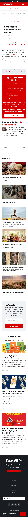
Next (24, 147)
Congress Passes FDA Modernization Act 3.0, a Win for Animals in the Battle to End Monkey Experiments (13, 269)
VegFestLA (15, 54)
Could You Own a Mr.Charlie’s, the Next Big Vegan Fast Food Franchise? (13, 431)
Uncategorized (5, 13)
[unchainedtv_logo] (14, 459)
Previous (5, 147)
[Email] (24, 44)
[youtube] (17, 1)
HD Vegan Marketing (14, 510)
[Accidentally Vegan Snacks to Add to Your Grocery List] (14, 340)
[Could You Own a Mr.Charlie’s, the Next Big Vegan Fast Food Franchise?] (14, 413)
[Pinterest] (21, 44)
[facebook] (9, 504)
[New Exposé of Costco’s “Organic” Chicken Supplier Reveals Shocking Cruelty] (14, 162)
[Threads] (18, 44)
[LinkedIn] (15, 44)
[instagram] (15, 1)
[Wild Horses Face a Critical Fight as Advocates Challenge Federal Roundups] (14, 276)
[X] (6, 44)
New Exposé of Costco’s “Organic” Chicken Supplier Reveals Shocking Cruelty (12, 179)
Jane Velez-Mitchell (7, 35)
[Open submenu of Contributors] (24, 490)
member (22, 61)
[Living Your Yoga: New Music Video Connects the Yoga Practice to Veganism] (14, 207)
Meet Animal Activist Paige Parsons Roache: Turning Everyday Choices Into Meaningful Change (13, 246)
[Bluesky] (9, 44)
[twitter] (12, 1)
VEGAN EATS (16, 21)
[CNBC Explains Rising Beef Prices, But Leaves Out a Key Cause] (14, 186)
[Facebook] (3, 44)
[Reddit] (12, 44)
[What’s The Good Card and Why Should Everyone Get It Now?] (14, 376)
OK (23, 514)
